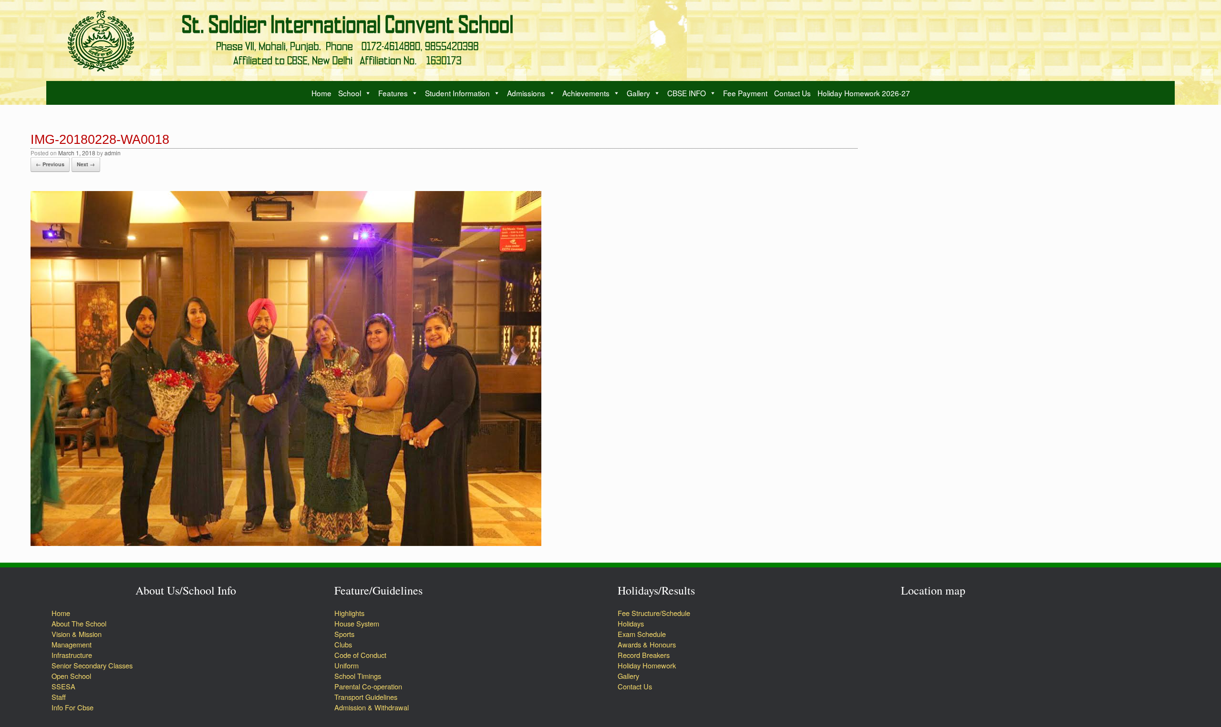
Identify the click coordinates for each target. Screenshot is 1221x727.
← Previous (50, 164)
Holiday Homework (648, 665)
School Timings (357, 676)
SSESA (63, 686)
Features (393, 93)
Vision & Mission (77, 634)
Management (72, 644)
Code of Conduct (360, 655)
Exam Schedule (642, 634)
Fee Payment (745, 93)
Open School (71, 676)
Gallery (638, 93)
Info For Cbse (72, 707)
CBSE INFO (686, 93)
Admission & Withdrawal (371, 707)
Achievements (586, 93)
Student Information (457, 93)
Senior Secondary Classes (92, 665)
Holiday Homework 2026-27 (863, 93)
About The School (79, 623)
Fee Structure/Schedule (654, 613)
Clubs (343, 644)
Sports (344, 634)
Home (321, 93)
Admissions (526, 93)
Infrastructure (72, 655)
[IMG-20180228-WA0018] (286, 543)
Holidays (631, 623)
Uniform (346, 665)
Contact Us (792, 93)
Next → (86, 164)
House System (356, 623)
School (349, 93)
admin (112, 153)
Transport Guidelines (365, 697)
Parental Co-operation (368, 686)
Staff (59, 697)
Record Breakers (644, 655)
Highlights (349, 613)
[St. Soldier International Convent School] (297, 40)
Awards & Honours (647, 644)
